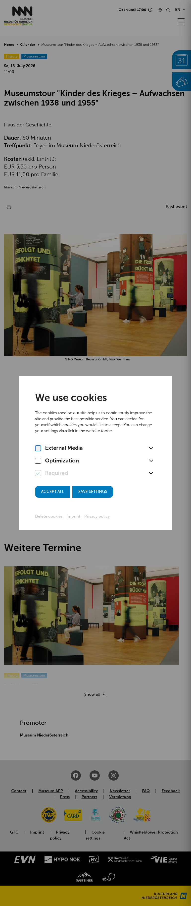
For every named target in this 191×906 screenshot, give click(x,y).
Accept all (52, 492)
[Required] (38, 473)
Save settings (92, 492)
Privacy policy (97, 517)
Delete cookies (48, 517)
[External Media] (38, 448)
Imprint (73, 517)
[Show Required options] (151, 473)
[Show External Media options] (151, 448)
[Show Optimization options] (151, 461)
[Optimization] (38, 461)
